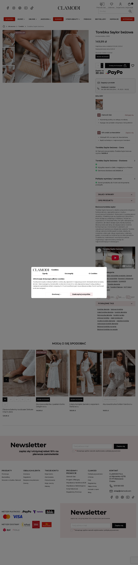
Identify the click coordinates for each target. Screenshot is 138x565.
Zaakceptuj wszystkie (81, 294)
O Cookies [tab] (93, 273)
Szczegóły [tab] (69, 273)
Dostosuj (56, 294)
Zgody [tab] (45, 273)
